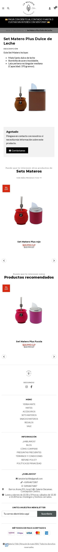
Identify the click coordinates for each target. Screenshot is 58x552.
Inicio (8, 30)
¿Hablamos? (29, 442)
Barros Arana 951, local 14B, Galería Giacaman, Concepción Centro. (30, 490)
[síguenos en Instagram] (26, 387)
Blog (29, 445)
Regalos (29, 423)
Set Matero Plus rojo (29, 242)
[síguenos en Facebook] (31, 387)
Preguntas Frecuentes (29, 452)
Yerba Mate (29, 404)
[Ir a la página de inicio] (29, 8)
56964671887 (30, 486)
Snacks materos (29, 419)
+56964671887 (30, 482)
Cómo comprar (29, 449)
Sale (29, 426)
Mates (29, 408)
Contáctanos (18, 150)
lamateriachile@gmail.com (30, 479)
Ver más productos (28, 178)
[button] (4, 260)
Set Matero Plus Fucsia (29, 341)
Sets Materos (18, 30)
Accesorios (29, 412)
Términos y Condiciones (29, 456)
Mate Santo (14, 57)
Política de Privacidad (29, 464)
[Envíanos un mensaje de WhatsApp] (6, 545)
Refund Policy (29, 460)
